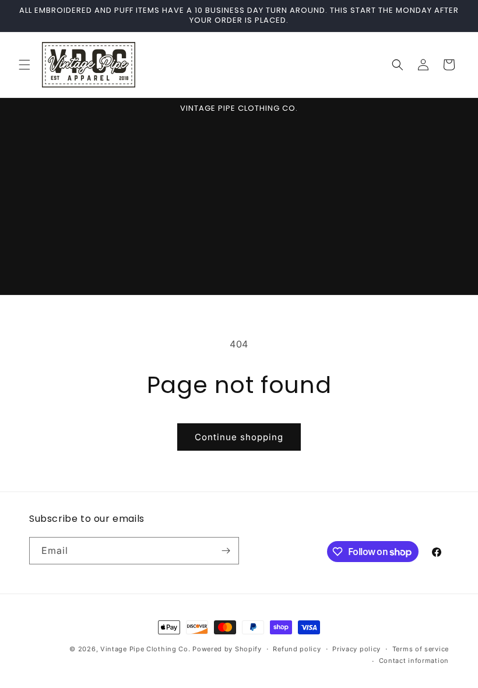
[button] (24, 65)
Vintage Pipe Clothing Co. (145, 649)
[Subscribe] (225, 550)
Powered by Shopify (227, 649)
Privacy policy (356, 649)
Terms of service (420, 649)
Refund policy (297, 649)
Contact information (414, 661)
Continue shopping (239, 437)
